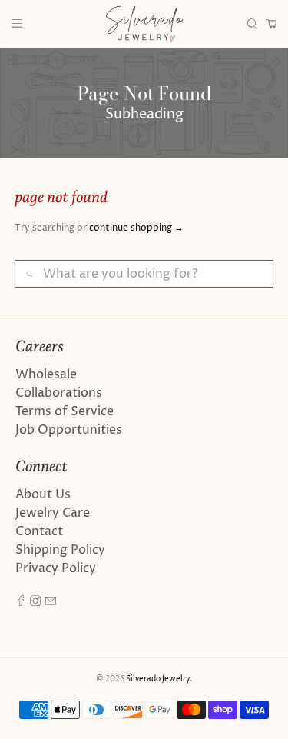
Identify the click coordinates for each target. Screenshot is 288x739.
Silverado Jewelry (158, 679)
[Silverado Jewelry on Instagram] (35, 602)
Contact (39, 531)
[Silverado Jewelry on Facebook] (20, 602)
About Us (43, 494)
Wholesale (46, 374)
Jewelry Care (52, 512)
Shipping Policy (60, 549)
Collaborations (58, 392)
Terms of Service (64, 411)
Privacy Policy (55, 568)
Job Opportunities (68, 429)
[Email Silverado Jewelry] (50, 602)
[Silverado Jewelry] (144, 24)
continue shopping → (136, 228)
